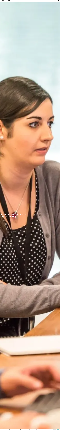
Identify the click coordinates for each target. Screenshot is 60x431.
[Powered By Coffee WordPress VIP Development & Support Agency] (15, 0)
